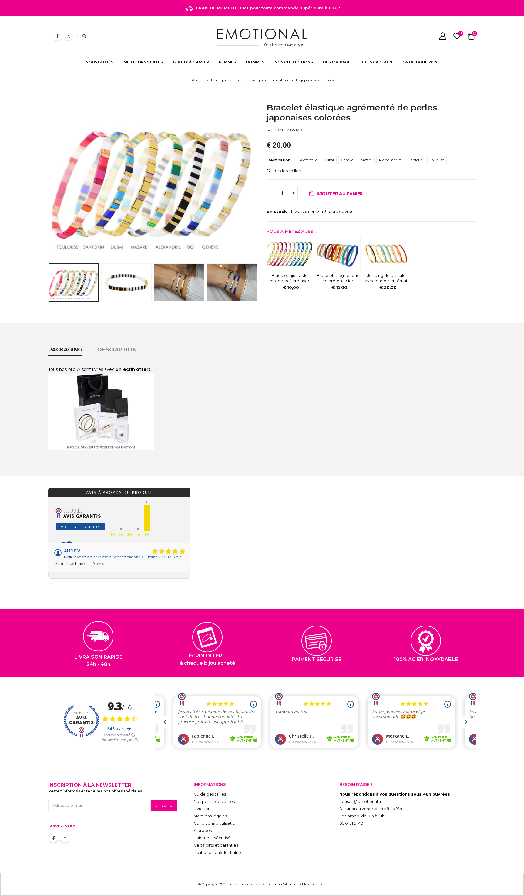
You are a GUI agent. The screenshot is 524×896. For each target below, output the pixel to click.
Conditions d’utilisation (216, 823)
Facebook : (53, 838)
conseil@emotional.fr (360, 801)
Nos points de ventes (214, 801)
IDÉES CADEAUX (376, 62)
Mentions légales (210, 816)
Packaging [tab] (65, 349)
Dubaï (329, 160)
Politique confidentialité (217, 852)
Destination (279, 160)
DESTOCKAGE (337, 62)
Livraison (202, 808)
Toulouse (437, 160)
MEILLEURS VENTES (143, 62)
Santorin (416, 160)
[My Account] (443, 36)
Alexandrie (308, 160)
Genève (347, 160)
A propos (203, 830)
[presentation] (49, 181)
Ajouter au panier (340, 193)
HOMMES (255, 62)
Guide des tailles (284, 171)
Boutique (219, 80)
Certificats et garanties (216, 845)
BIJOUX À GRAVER (191, 62)
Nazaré (366, 160)
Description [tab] (117, 349)
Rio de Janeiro (390, 160)
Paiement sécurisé (212, 838)
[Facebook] (57, 36)
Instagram (64, 838)
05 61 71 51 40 (351, 823)
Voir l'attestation (80, 526)
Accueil (198, 80)
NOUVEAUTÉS (99, 62)
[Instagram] (68, 36)
